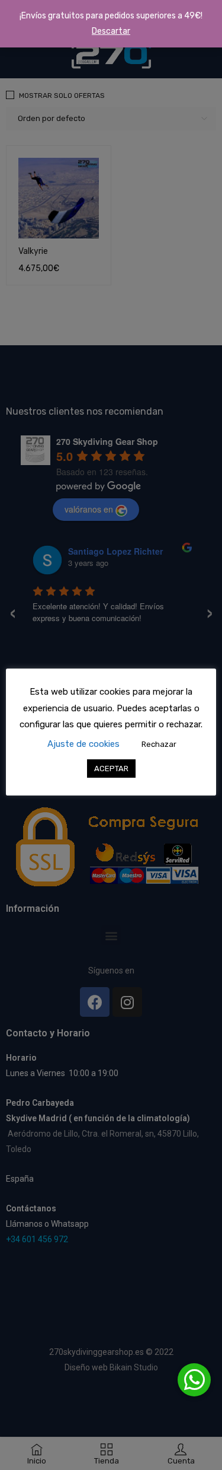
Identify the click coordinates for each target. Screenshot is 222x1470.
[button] (194, 1379)
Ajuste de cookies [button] (83, 744)
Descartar (111, 31)
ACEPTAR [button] (111, 768)
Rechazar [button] (158, 744)
